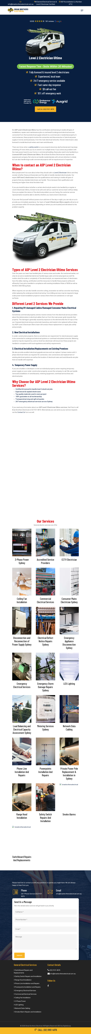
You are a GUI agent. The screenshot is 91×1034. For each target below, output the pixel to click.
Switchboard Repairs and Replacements (23, 971)
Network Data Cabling (22, 1008)
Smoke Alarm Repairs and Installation (28, 1012)
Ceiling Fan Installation (23, 998)
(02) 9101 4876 (54, 970)
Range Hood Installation (23, 980)
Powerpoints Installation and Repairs (28, 987)
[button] (46, 21)
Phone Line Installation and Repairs (27, 983)
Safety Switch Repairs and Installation (28, 976)
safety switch (34, 147)
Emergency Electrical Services (25, 990)
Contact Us (21, 412)
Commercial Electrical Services (26, 994)
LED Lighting (19, 1005)
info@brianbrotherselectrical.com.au (69, 894)
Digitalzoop (67, 1026)
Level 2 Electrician (60, 172)
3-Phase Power (20, 1001)
